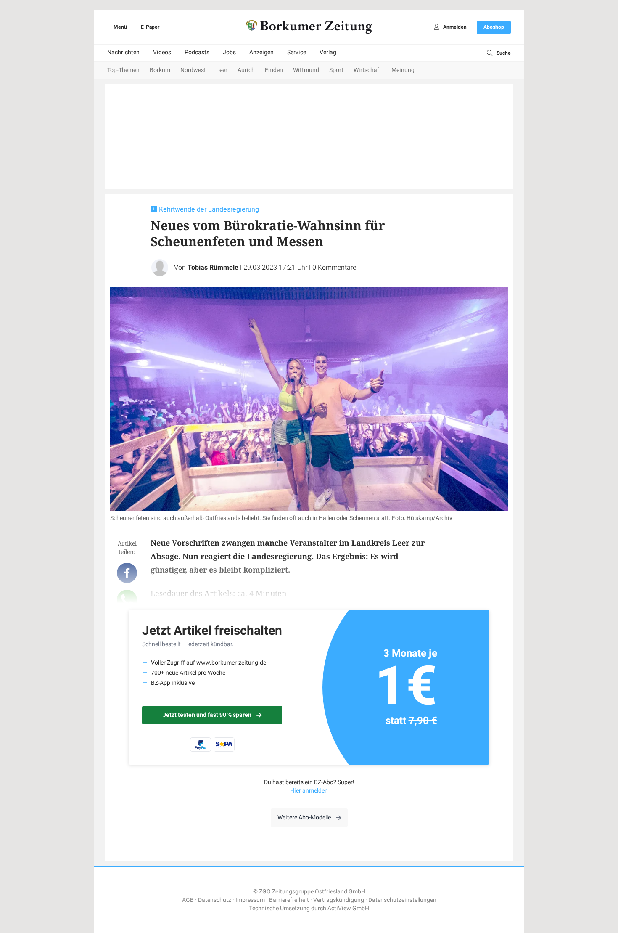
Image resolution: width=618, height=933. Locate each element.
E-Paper (150, 27)
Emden (274, 70)
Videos (162, 52)
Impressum (250, 900)
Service (296, 52)
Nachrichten (123, 52)
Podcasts (197, 52)
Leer (221, 70)
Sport (336, 70)
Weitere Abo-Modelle (304, 817)
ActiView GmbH (348, 908)
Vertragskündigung (338, 900)
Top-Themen (123, 70)
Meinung (403, 70)
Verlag (328, 52)
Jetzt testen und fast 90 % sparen (207, 714)
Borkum (160, 70)
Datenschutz (214, 900)
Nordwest (193, 70)
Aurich (246, 70)
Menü (119, 27)
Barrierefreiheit (289, 900)
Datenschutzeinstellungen (402, 900)
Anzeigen (261, 52)
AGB (188, 900)
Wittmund (306, 70)
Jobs (229, 52)
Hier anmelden (309, 790)
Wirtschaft (367, 70)
